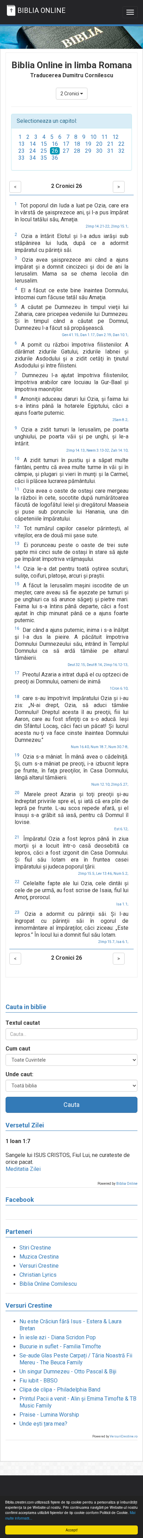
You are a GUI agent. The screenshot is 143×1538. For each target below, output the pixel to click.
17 (66, 144)
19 (88, 144)
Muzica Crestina (39, 1256)
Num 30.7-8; (118, 747)
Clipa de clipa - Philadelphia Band (59, 1389)
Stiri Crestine (35, 1247)
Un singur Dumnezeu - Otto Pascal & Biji (67, 1371)
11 (104, 137)
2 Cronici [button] (70, 93)
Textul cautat (23, 1023)
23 (21, 151)
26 (55, 151)
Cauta (71, 1104)
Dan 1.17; (88, 335)
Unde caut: (19, 1074)
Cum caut (18, 1048)
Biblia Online (126, 1184)
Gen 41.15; (70, 335)
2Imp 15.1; (119, 226)
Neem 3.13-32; (98, 450)
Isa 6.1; (122, 942)
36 (55, 157)
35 (44, 157)
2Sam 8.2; (120, 420)
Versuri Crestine (39, 1265)
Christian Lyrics (38, 1274)
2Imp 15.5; (86, 873)
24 (33, 151)
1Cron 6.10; (119, 688)
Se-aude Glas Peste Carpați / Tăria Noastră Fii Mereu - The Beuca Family (75, 1359)
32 (121, 151)
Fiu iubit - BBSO (38, 1380)
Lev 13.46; (104, 873)
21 (110, 144)
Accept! (72, 1529)
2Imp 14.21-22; (98, 226)
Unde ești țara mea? (43, 1423)
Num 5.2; (120, 873)
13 (21, 144)
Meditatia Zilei (23, 1169)
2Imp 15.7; (107, 942)
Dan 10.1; (120, 335)
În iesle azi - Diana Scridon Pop (57, 1337)
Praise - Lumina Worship (49, 1414)
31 (110, 151)
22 (121, 144)
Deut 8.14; (95, 665)
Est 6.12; (121, 829)
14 (33, 144)
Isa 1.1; (122, 904)
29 (88, 151)
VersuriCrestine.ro (123, 1436)
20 (99, 144)
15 (44, 144)
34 (33, 157)
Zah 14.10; (119, 450)
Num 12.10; (100, 784)
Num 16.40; (80, 747)
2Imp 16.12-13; (116, 665)
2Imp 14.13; (76, 450)
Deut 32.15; (77, 665)
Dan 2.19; (104, 335)
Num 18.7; (99, 747)
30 (99, 151)
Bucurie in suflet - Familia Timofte (60, 1346)
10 (93, 137)
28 (77, 151)
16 (55, 144)
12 (115, 137)
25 (44, 151)
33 (21, 157)
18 (77, 144)
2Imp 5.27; (119, 784)
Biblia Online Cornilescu (48, 1284)
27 (66, 151)
